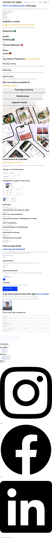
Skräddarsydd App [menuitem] (27, 2)
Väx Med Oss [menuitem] (33, 2)
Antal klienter (4, 326)
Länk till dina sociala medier (6, 323)
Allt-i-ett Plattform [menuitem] (20, 2)
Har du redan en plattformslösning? (7, 329)
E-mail (3, 320)
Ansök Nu (45, 2)
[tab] (24, 91)
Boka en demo (7, 333)
